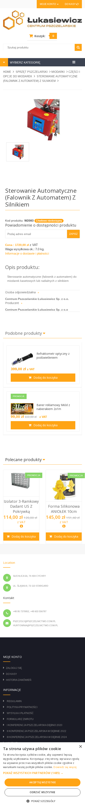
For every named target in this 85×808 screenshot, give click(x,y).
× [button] (80, 746)
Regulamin (14, 701)
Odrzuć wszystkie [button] (42, 792)
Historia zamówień (18, 680)
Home (7, 71)
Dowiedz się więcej (65, 767)
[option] (21, 507)
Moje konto (48, 4)
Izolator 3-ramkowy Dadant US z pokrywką (21, 506)
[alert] (42, 775)
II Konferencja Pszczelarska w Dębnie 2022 (36, 731)
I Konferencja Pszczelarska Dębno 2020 (34, 725)
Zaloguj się (14, 668)
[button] (42, 773)
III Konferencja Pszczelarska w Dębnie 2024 (37, 737)
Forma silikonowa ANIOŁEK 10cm (64, 509)
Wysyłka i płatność (20, 713)
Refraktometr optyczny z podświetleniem (53, 355)
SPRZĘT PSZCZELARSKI (32, 71)
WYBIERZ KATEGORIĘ (24, 62)
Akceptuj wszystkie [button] (42, 782)
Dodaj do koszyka (45, 377)
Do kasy (70, 4)
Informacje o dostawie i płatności (27, 253)
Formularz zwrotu (20, 719)
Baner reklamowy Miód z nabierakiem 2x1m (53, 407)
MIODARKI (58, 71)
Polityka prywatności (22, 707)
